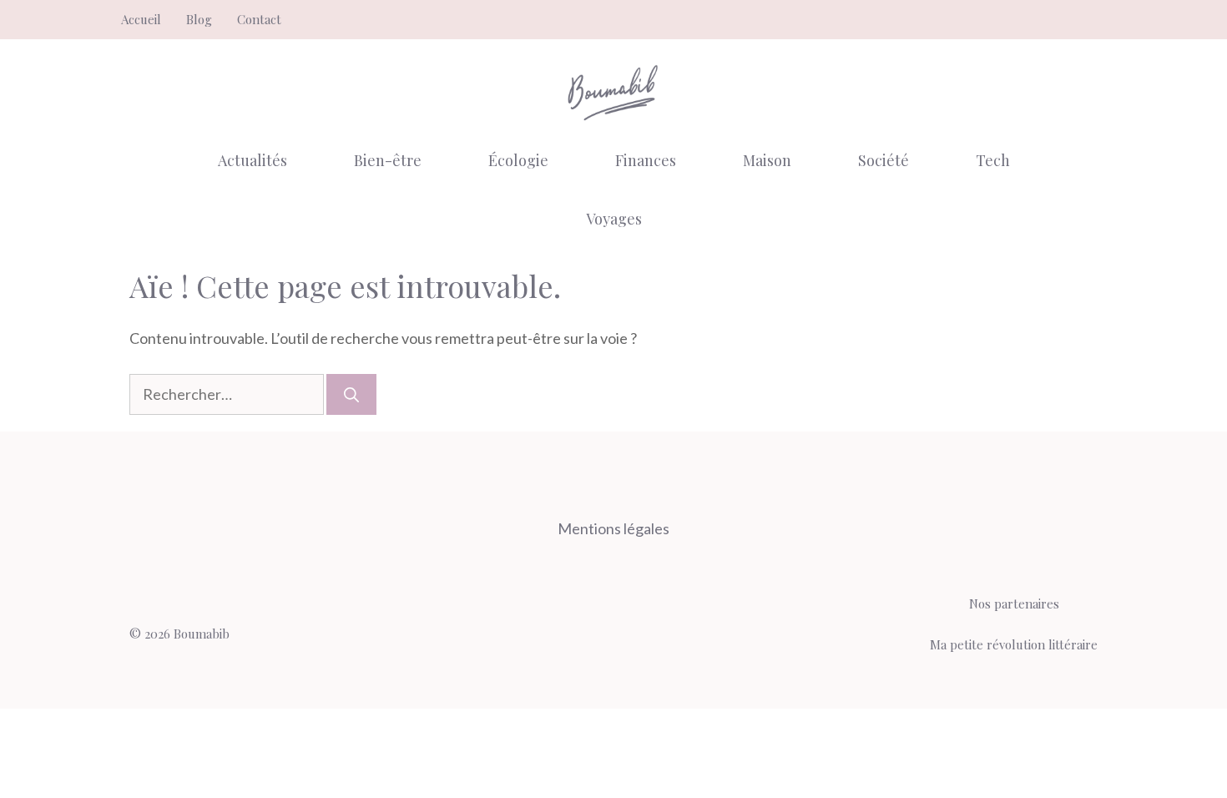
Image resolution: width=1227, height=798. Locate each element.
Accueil (141, 19)
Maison (767, 160)
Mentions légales (613, 528)
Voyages (614, 219)
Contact (259, 19)
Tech (993, 160)
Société (883, 160)
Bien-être (388, 160)
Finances (645, 160)
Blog (199, 19)
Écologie (518, 160)
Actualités (252, 160)
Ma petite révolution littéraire (1014, 644)
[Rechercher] (351, 394)
